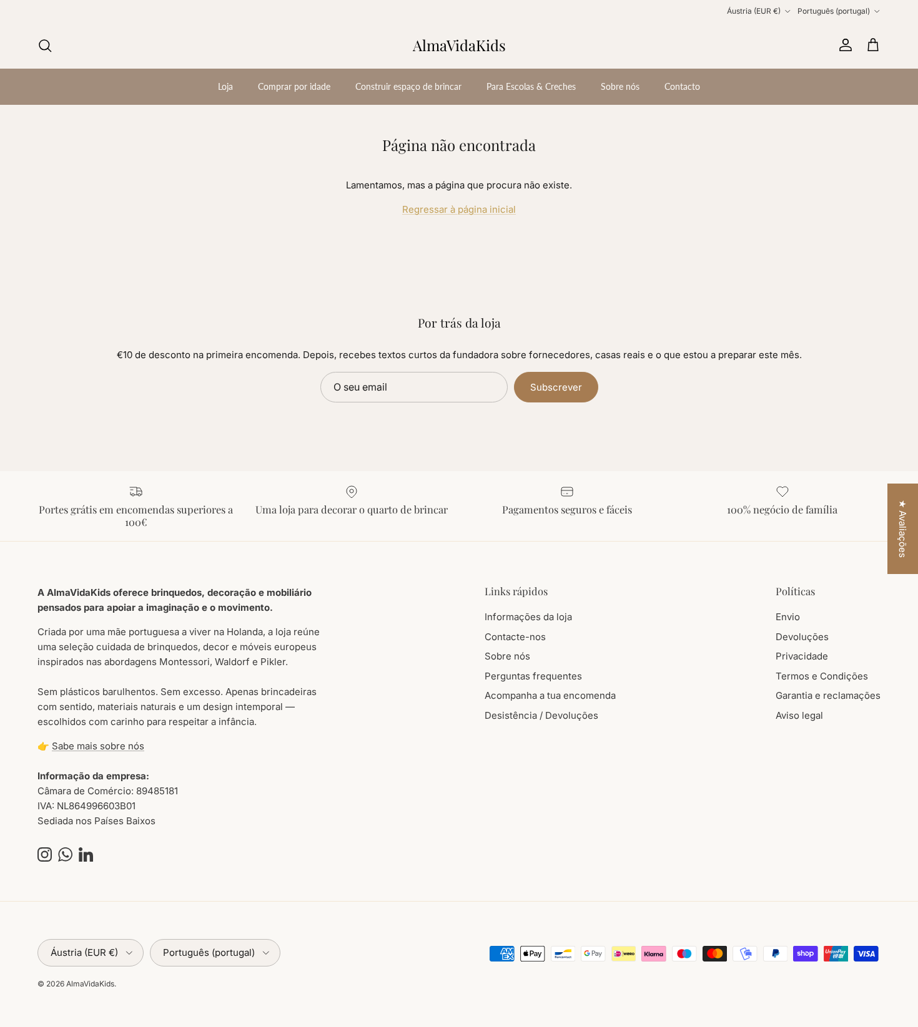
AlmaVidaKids (90, 983)
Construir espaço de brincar (408, 86)
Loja (225, 86)
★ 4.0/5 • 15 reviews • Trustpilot (459, 12)
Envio (788, 617)
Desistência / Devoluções (541, 715)
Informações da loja (528, 617)
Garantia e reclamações (828, 695)
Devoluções (802, 637)
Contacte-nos (515, 637)
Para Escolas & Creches (531, 86)
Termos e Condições (822, 676)
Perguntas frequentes (533, 676)
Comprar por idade (294, 86)
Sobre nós (620, 86)
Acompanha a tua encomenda (550, 695)
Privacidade (802, 656)
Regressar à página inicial (459, 209)
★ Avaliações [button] (903, 529)
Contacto (682, 86)
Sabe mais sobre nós (98, 746)
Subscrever (556, 387)
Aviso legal (799, 715)
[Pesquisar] (44, 45)
